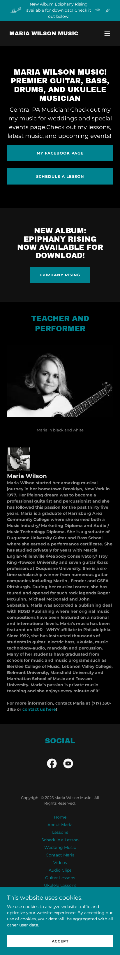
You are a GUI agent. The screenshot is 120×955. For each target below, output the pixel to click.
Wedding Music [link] (60, 847)
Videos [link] (60, 862)
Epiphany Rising (60, 275)
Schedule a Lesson (60, 176)
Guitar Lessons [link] (60, 877)
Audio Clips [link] (60, 870)
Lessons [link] (60, 832)
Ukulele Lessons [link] (60, 885)
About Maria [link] (60, 824)
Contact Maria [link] (60, 855)
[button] (107, 33)
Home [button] (60, 817)
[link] (43, 33)
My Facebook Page (60, 153)
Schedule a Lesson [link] (60, 839)
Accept (60, 941)
